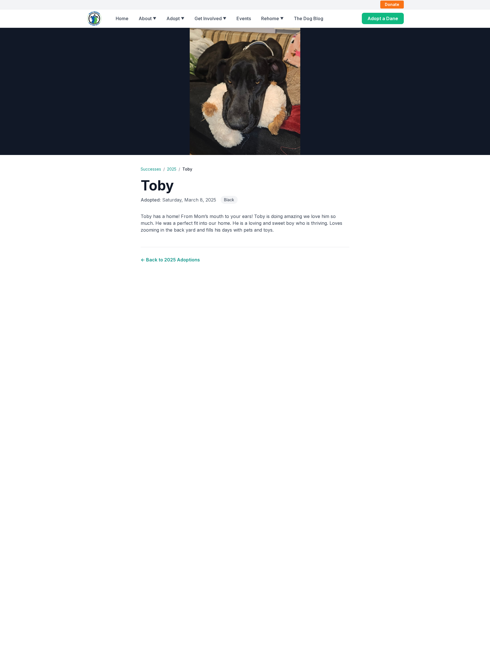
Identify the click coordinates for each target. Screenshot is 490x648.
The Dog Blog (308, 18)
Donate (392, 4)
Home (122, 18)
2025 (171, 169)
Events (243, 18)
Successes (151, 169)
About (147, 18)
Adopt (175, 18)
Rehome (272, 18)
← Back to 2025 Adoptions (170, 260)
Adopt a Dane (383, 18)
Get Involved (210, 18)
